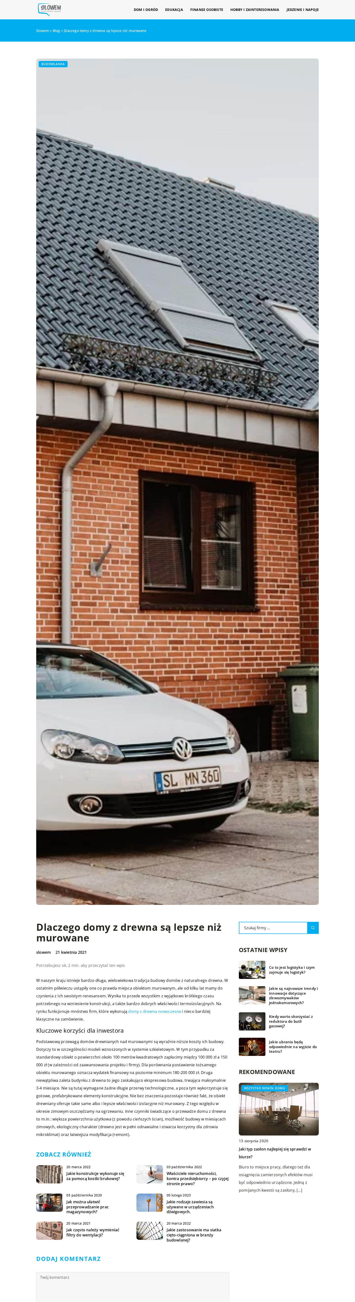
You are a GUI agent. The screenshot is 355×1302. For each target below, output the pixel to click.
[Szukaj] (313, 928)
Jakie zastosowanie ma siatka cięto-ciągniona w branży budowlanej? (194, 1234)
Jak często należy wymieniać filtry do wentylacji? (92, 1232)
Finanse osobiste (206, 9)
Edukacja (174, 9)
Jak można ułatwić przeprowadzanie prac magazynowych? (87, 1206)
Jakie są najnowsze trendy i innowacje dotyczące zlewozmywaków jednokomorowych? (293, 995)
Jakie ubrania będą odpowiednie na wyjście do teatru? (293, 1047)
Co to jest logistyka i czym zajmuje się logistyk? (292, 970)
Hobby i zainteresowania (254, 9)
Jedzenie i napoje (303, 9)
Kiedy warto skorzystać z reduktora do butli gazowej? (291, 1021)
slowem (43, 952)
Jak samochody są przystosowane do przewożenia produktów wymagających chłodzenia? (276, 1156)
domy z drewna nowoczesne (154, 1011)
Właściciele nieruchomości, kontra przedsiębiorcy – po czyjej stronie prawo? (198, 1178)
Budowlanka (53, 64)
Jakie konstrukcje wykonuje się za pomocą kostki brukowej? (95, 1176)
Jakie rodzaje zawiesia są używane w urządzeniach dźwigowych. (190, 1206)
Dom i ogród (146, 9)
